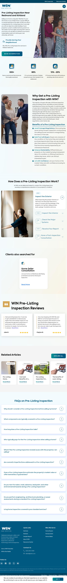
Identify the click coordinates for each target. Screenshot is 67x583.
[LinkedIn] (1, 563)
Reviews (25, 533)
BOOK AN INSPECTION (12, 54)
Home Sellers (49, 536)
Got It (58, 579)
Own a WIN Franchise (7, 548)
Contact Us (27, 547)
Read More (25, 284)
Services (25, 531)
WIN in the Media (6, 551)
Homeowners (49, 533)
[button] (33, 409)
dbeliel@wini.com (30, 553)
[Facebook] (5, 563)
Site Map (44, 575)
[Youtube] (17, 563)
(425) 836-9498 (30, 550)
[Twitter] (13, 563)
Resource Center (61, 1)
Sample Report (27, 536)
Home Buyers (49, 531)
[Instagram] (9, 563)
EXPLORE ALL (58, 356)
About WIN (26, 539)
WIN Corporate (49, 1)
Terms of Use (53, 575)
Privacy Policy (63, 575)
